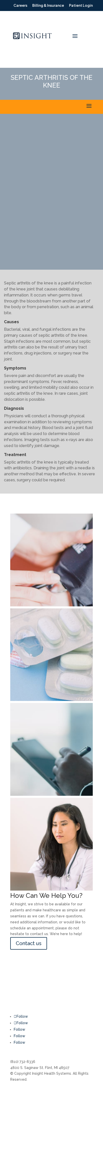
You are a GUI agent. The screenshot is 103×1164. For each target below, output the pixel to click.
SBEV (79, 1108)
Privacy (81, 1127)
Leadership (48, 1102)
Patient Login (21, 1133)
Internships (48, 1093)
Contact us (29, 943)
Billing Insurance (23, 1093)
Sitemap (82, 1118)
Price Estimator (51, 1112)
